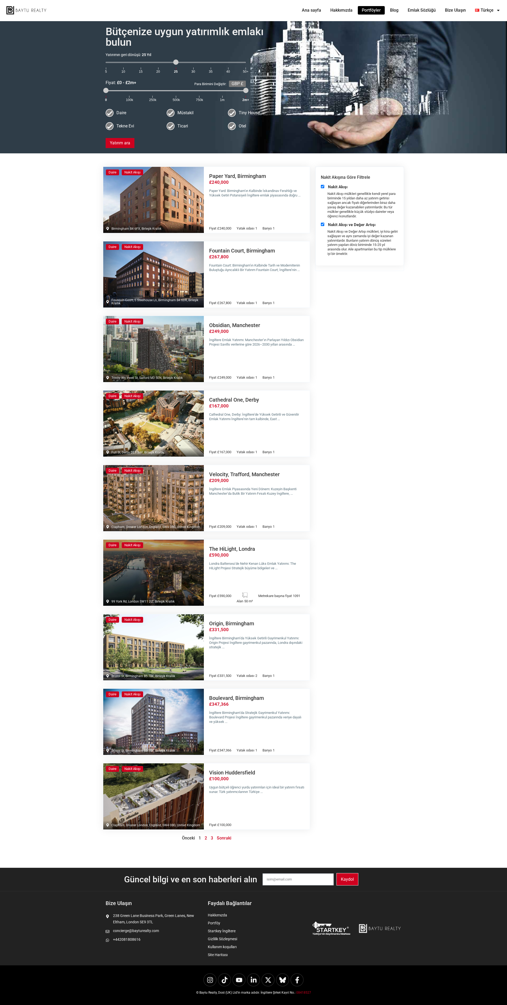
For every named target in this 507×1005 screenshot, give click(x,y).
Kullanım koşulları (222, 947)
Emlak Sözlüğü (422, 10)
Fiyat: (166, 83)
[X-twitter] (268, 979)
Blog (394, 10)
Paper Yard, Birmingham (237, 176)
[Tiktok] (224, 979)
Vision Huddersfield (232, 772)
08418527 (303, 992)
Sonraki (224, 838)
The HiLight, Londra (232, 549)
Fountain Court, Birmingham (242, 250)
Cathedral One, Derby (234, 400)
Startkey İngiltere (222, 931)
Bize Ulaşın (455, 10)
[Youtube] (239, 979)
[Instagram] (210, 979)
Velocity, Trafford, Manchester (244, 474)
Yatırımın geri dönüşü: (128, 55)
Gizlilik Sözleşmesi (222, 939)
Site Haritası (218, 955)
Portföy (214, 923)
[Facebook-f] (297, 979)
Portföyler (371, 10)
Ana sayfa (311, 10)
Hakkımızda (341, 10)
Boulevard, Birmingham (236, 698)
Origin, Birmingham (231, 623)
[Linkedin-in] (253, 979)
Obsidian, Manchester (234, 325)
